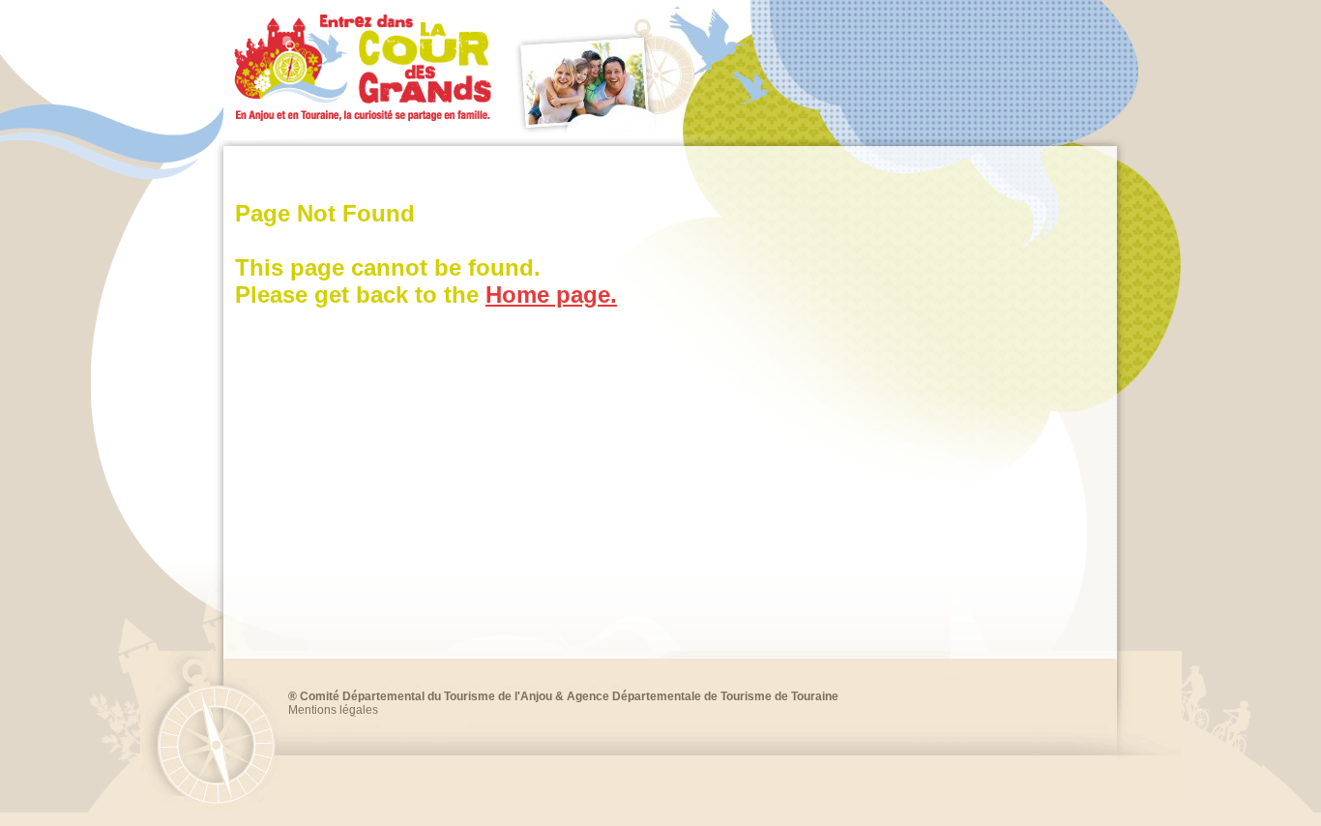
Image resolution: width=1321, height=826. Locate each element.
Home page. (551, 294)
